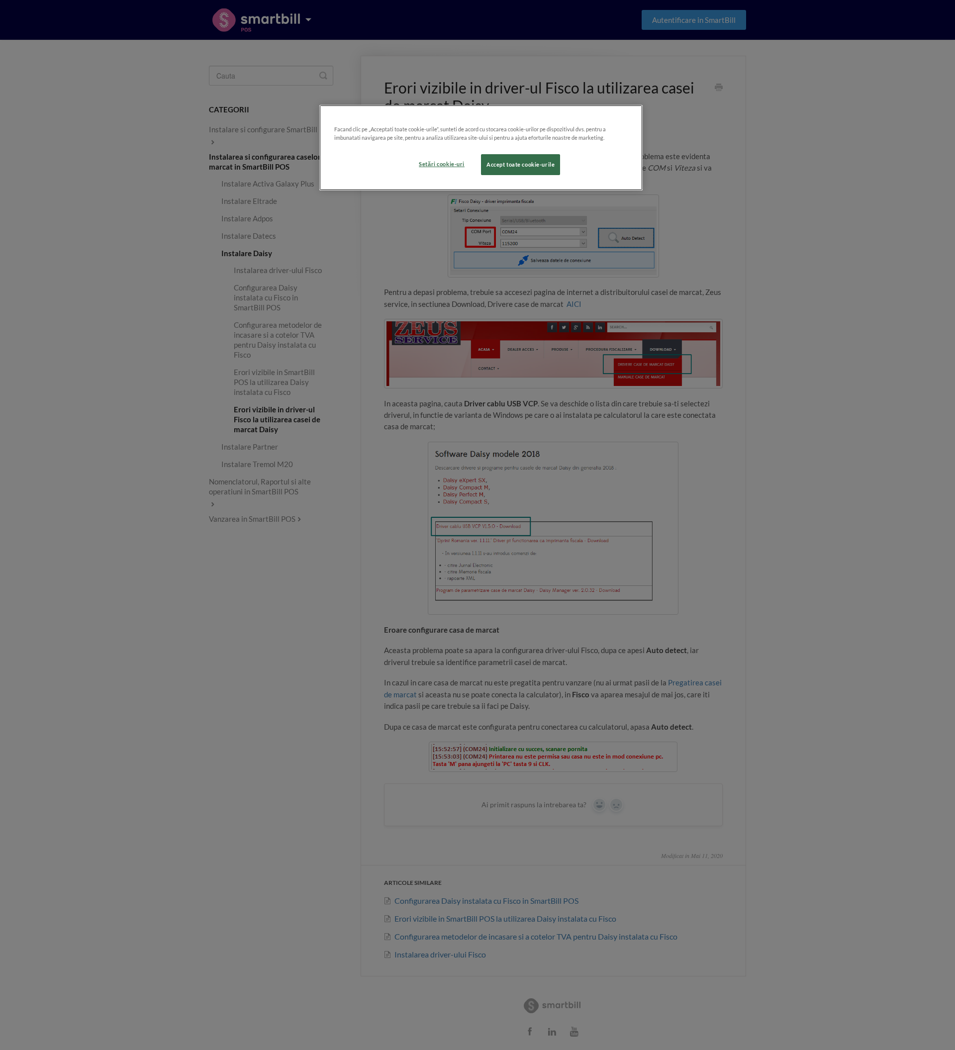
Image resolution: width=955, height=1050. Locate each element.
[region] (481, 148)
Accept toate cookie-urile (520, 164)
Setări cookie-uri (442, 164)
